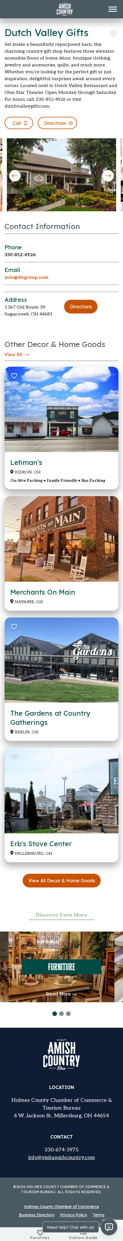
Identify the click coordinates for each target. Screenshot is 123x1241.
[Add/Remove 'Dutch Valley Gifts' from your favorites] (112, 33)
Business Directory (36, 1215)
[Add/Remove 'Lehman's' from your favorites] (13, 376)
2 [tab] (61, 1013)
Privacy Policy (73, 1215)
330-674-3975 (61, 1150)
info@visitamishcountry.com (61, 1158)
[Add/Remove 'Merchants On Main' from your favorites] (13, 505)
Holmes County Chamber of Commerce (61, 1206)
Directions (81, 306)
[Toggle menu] (112, 9)
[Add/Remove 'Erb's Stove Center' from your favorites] (13, 757)
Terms (98, 1215)
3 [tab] (68, 1013)
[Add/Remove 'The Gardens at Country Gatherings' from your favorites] (13, 626)
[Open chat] (109, 1227)
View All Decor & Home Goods (61, 880)
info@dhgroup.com (26, 277)
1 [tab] (54, 1013)
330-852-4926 (20, 255)
